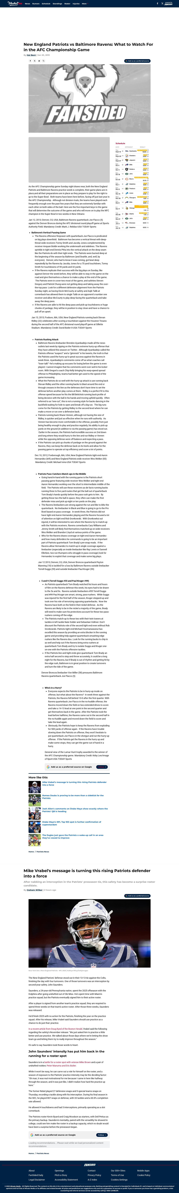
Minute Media (15, 1186)
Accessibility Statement (66, 1179)
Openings (59, 1170)
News (27, 4)
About (32, 1170)
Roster (67, 4)
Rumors (35, 4)
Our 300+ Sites (118, 1170)
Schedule (46, 4)
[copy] (43, 61)
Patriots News (43, 852)
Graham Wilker (34, 890)
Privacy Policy (94, 1175)
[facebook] (157, 3)
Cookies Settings (119, 1179)
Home (31, 852)
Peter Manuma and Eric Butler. (61, 1065)
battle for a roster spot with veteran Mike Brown (67, 1062)
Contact (91, 1170)
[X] (162, 3)
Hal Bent (31, 55)
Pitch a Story (61, 1175)
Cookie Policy (143, 1175)
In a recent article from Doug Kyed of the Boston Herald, (56, 1029)
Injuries (76, 4)
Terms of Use (117, 1175)
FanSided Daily (36, 1175)
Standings (57, 4)
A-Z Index (92, 1179)
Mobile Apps (143, 1170)
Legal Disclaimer (37, 1179)
